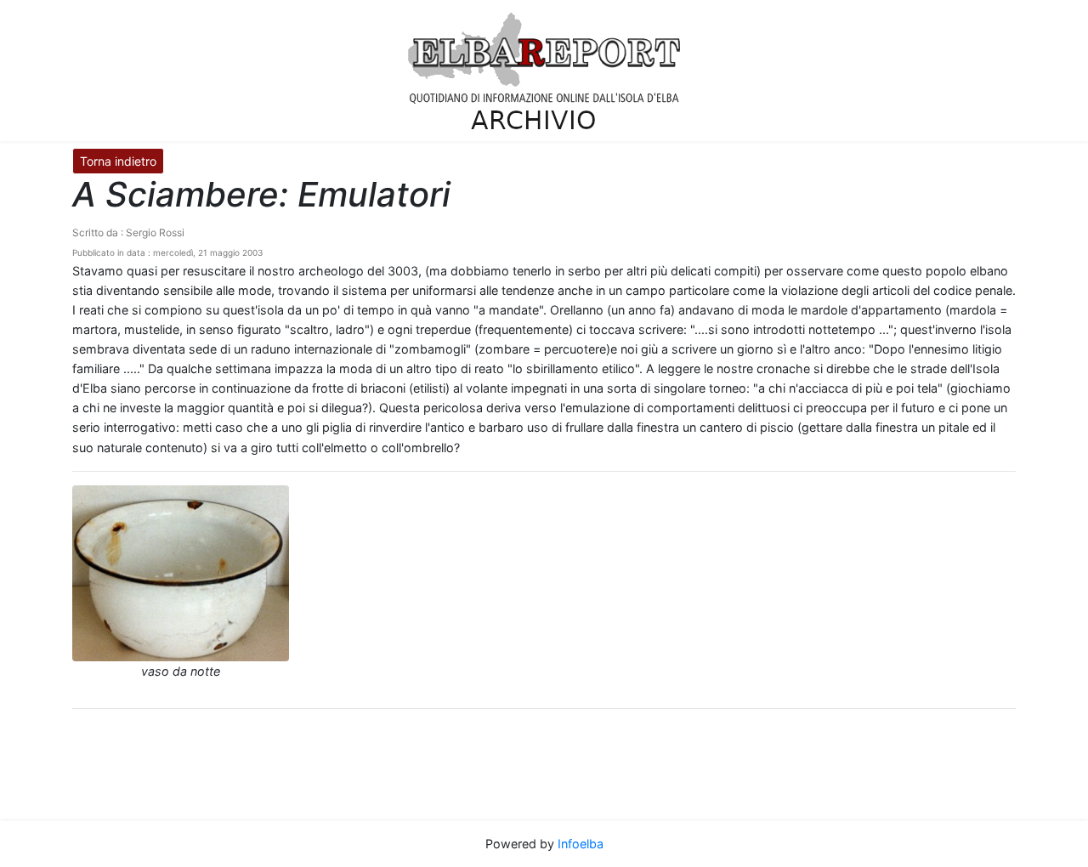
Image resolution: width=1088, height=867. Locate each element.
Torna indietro (118, 161)
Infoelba (581, 843)
